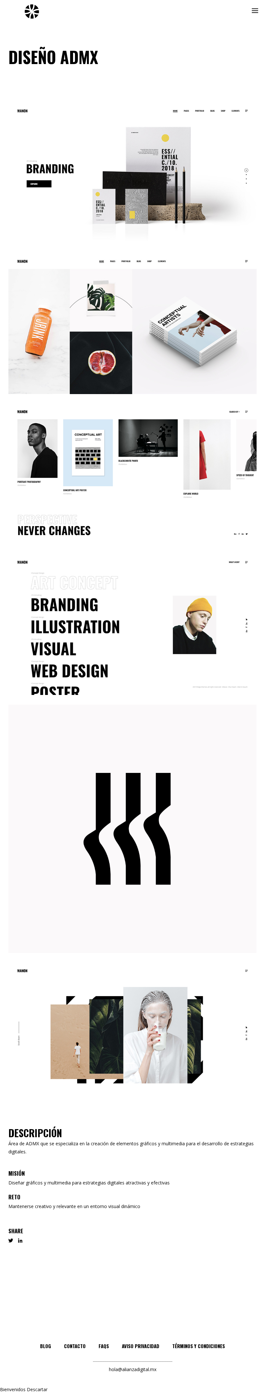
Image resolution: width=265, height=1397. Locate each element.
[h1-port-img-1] (132, 829)
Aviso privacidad (140, 1345)
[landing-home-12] (132, 323)
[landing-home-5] (132, 1033)
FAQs (104, 1345)
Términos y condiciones (198, 1345)
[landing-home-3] (132, 474)
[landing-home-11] (132, 173)
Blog (45, 1345)
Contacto (75, 1345)
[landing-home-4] (132, 624)
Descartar (37, 1389)
